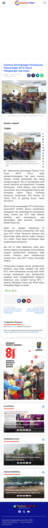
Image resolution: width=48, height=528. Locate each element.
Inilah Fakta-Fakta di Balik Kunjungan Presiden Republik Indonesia (23, 425)
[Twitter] (24, 301)
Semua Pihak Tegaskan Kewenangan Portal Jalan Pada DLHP (23, 491)
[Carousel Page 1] (18, 430)
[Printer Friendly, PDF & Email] (10, 290)
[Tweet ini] (33, 75)
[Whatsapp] (42, 75)
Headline (6, 76)
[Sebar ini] (29, 75)
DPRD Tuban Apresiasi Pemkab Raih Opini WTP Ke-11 (23, 458)
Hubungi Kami (7, 524)
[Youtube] (29, 301)
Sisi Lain (12, 76)
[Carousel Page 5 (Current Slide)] (30, 430)
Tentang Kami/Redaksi (10, 522)
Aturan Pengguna (26, 522)
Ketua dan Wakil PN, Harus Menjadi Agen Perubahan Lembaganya (13, 310)
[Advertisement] (24, 33)
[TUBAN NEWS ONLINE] (24, 3)
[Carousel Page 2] (21, 430)
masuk (14, 326)
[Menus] (4, 3)
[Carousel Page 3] (24, 430)
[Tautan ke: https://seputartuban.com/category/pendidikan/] (43, 406)
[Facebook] (19, 301)
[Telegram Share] (37, 75)
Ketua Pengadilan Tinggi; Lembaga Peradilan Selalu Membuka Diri (35, 310)
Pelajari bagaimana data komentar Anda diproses (21, 332)
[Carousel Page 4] (27, 430)
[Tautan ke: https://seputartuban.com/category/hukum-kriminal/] (43, 472)
